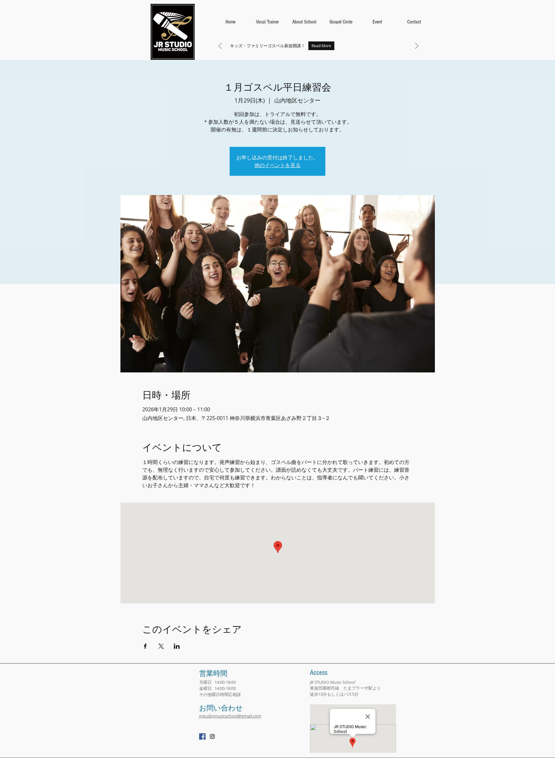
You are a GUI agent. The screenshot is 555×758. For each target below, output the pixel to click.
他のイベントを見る (277, 165)
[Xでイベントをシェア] (161, 646)
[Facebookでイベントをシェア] (145, 646)
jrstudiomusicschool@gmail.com (230, 716)
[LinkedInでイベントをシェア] (177, 646)
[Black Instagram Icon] (212, 736)
